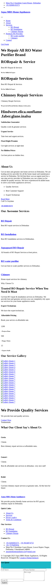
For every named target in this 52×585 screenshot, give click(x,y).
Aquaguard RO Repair (12, 247)
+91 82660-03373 (13, 5)
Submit (4, 583)
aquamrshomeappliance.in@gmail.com (20, 552)
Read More (5, 199)
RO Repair (15, 27)
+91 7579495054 (12, 545)
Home (8, 21)
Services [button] (9, 25)
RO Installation (16, 29)
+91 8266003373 (12, 543)
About (8, 23)
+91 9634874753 (27, 543)
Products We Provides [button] (14, 34)
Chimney (14, 38)
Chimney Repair (17, 31)
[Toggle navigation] (2, 17)
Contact (9, 40)
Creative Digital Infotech (29, 558)
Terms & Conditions (13, 520)
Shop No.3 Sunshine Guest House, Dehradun (23, 3)
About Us (9, 513)
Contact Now (6, 420)
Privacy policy (11, 517)
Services (9, 515)
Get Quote (5, 44)
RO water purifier (17, 36)
